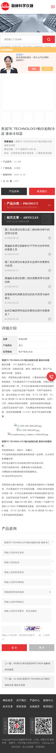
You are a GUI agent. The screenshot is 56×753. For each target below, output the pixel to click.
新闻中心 (48, 700)
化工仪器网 (27, 747)
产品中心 (35, 700)
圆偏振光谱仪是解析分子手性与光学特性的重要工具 (27, 247)
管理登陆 (40, 747)
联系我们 (42, 191)
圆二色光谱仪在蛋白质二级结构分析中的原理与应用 (27, 231)
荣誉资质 (21, 706)
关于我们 (21, 700)
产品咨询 (14, 191)
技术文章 (8, 706)
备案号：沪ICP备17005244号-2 (24, 743)
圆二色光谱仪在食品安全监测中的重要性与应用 (27, 264)
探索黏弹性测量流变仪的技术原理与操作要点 (27, 296)
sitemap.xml (48, 743)
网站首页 (8, 700)
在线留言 (35, 706)
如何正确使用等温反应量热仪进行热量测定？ (27, 312)
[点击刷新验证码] (32, 628)
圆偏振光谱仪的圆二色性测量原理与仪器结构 (27, 280)
